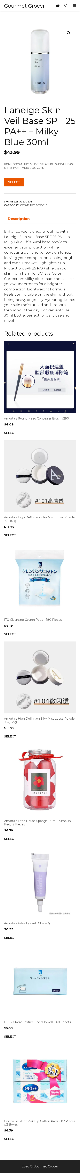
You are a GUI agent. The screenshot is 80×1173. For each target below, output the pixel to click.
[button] (68, 33)
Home (8, 164)
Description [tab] (19, 219)
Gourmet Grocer (24, 6)
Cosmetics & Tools (27, 164)
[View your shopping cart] (58, 6)
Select (14, 182)
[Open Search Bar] (66, 6)
